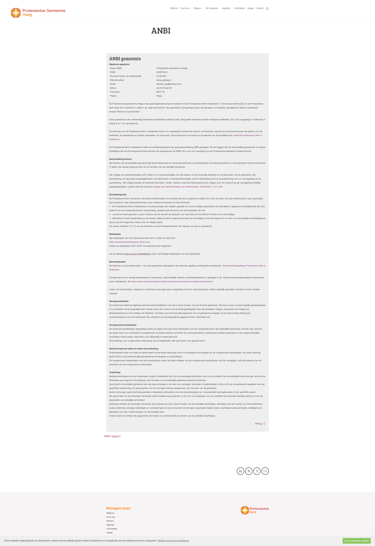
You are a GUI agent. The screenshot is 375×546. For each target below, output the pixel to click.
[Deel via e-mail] (265, 471)
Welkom (174, 8)
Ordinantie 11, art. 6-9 (211, 186)
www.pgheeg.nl (131, 254)
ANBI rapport (112, 436)
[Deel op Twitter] (248, 471)
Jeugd (250, 8)
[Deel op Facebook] (257, 471)
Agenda (226, 8)
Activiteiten (239, 8)
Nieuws (197, 8)
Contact (260, 8)
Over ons (184, 8)
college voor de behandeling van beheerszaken (176, 186)
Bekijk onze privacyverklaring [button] (173, 540)
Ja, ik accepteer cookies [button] (357, 541)
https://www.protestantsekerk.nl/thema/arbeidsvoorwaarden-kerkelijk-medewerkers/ (172, 281)
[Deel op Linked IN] (240, 471)
